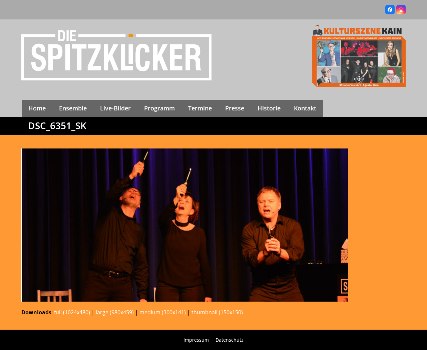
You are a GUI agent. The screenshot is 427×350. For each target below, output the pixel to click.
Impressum (196, 340)
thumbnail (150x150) (217, 312)
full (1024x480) (72, 312)
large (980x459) (115, 312)
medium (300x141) (162, 312)
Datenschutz (230, 340)
